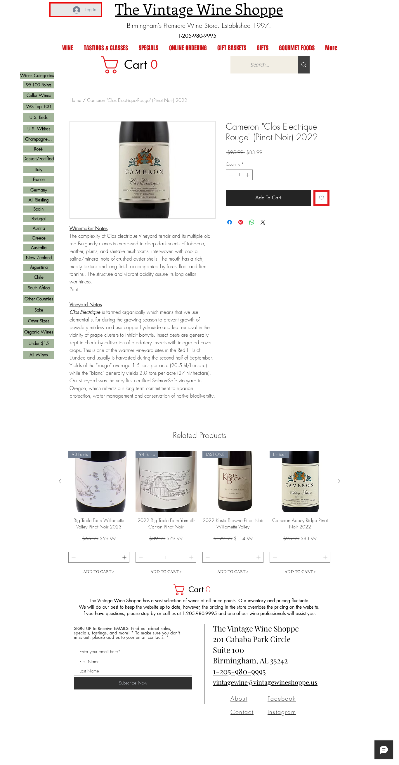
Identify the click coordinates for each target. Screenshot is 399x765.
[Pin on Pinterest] (240, 222)
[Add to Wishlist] (321, 198)
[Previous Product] (59, 481)
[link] (133, 64)
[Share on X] (262, 222)
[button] (194, 589)
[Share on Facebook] (229, 222)
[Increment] (248, 175)
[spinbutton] (239, 175)
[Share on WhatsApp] (251, 222)
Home (75, 100)
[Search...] (304, 64)
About (238, 698)
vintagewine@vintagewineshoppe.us (265, 682)
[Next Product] (339, 481)
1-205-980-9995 (239, 671)
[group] (199, 514)
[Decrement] (230, 175)
